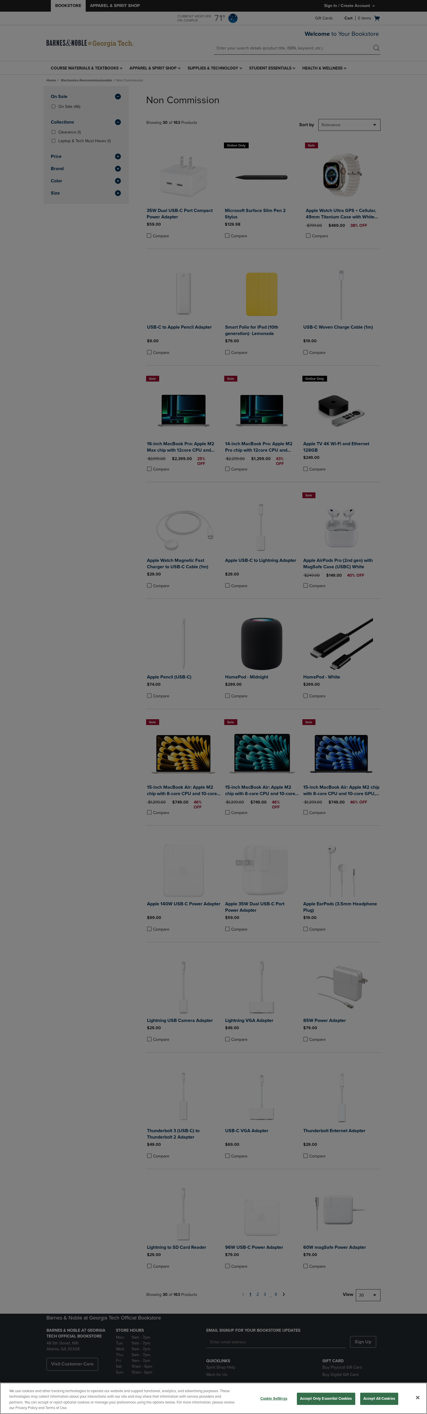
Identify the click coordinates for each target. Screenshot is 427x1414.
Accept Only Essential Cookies (326, 1398)
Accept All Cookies (379, 1398)
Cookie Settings (273, 1398)
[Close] (417, 1397)
